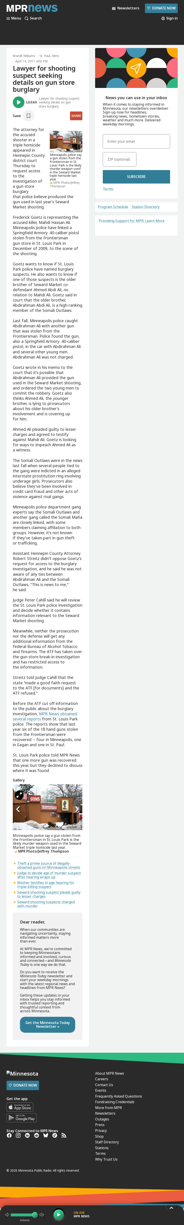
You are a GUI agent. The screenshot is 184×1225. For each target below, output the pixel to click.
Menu (16, 18)
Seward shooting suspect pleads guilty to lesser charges (49, 894)
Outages (102, 1119)
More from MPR (108, 1107)
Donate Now (161, 8)
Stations (102, 1147)
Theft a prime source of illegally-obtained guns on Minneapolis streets (48, 865)
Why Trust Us (106, 1159)
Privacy (101, 1130)
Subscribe (136, 176)
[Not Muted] (7, 1214)
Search (36, 18)
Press (100, 1124)
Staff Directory (107, 1142)
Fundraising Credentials (114, 1101)
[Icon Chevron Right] (76, 809)
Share (76, 116)
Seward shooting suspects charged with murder (46, 903)
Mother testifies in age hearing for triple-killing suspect (45, 884)
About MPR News (109, 1073)
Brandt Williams (24, 56)
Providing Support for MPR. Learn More (131, 220)
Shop (99, 1136)
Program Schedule (113, 207)
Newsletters (105, 1113)
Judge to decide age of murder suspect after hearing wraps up (49, 875)
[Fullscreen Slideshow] (19, 795)
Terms (108, 188)
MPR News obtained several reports (45, 716)
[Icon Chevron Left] (18, 809)
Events (100, 1090)
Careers (101, 1078)
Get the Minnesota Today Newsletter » (47, 1024)
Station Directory (146, 207)
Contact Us (104, 1084)
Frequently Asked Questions (118, 1096)
